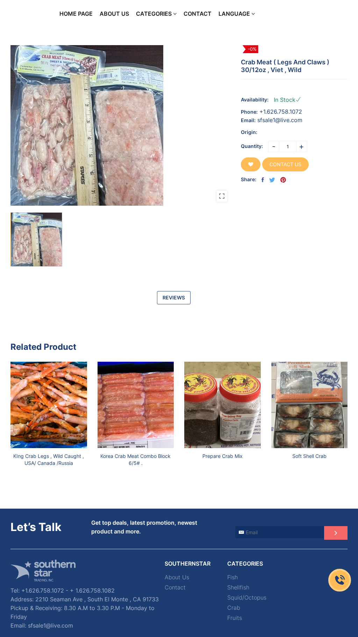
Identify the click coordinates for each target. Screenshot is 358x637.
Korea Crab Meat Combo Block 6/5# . (135, 459)
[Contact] (339, 580)
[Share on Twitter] (272, 180)
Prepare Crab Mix (222, 456)
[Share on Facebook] (263, 180)
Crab (233, 607)
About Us (177, 577)
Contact (175, 587)
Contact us (285, 164)
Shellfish (238, 587)
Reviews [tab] (174, 297)
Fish (232, 577)
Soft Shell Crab (309, 456)
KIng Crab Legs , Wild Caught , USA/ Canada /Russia (48, 459)
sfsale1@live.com (279, 119)
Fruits (234, 618)
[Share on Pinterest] (283, 180)
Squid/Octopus (246, 597)
